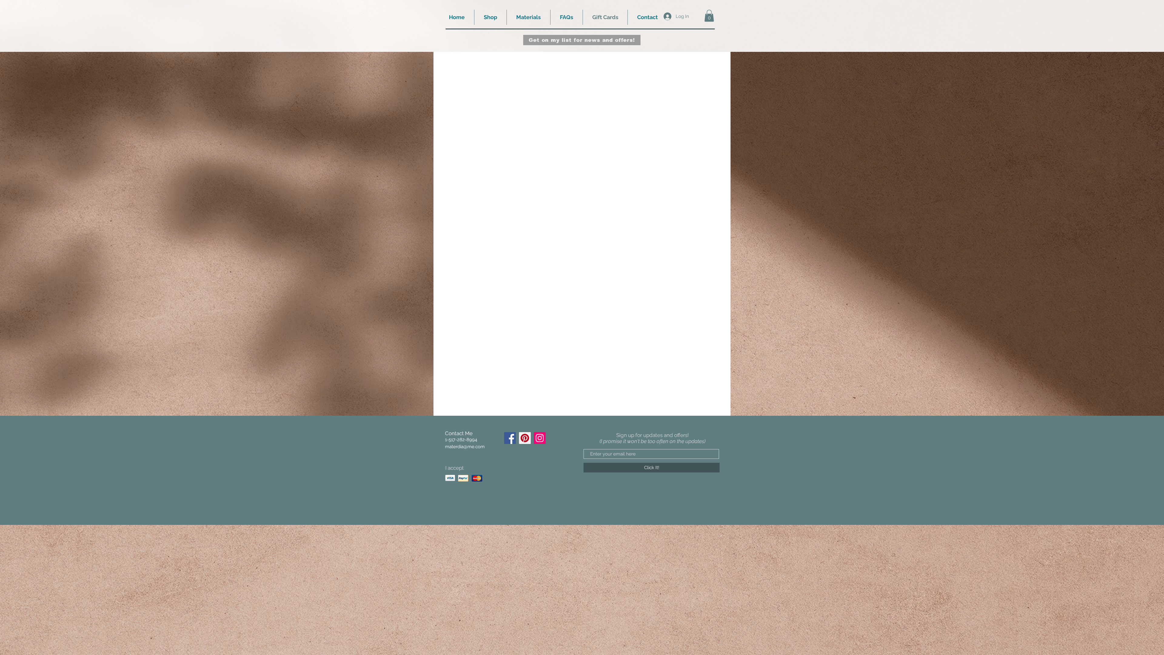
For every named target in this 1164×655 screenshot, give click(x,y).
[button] (490, 17)
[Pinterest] (525, 438)
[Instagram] (540, 438)
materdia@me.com (465, 446)
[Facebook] (510, 438)
